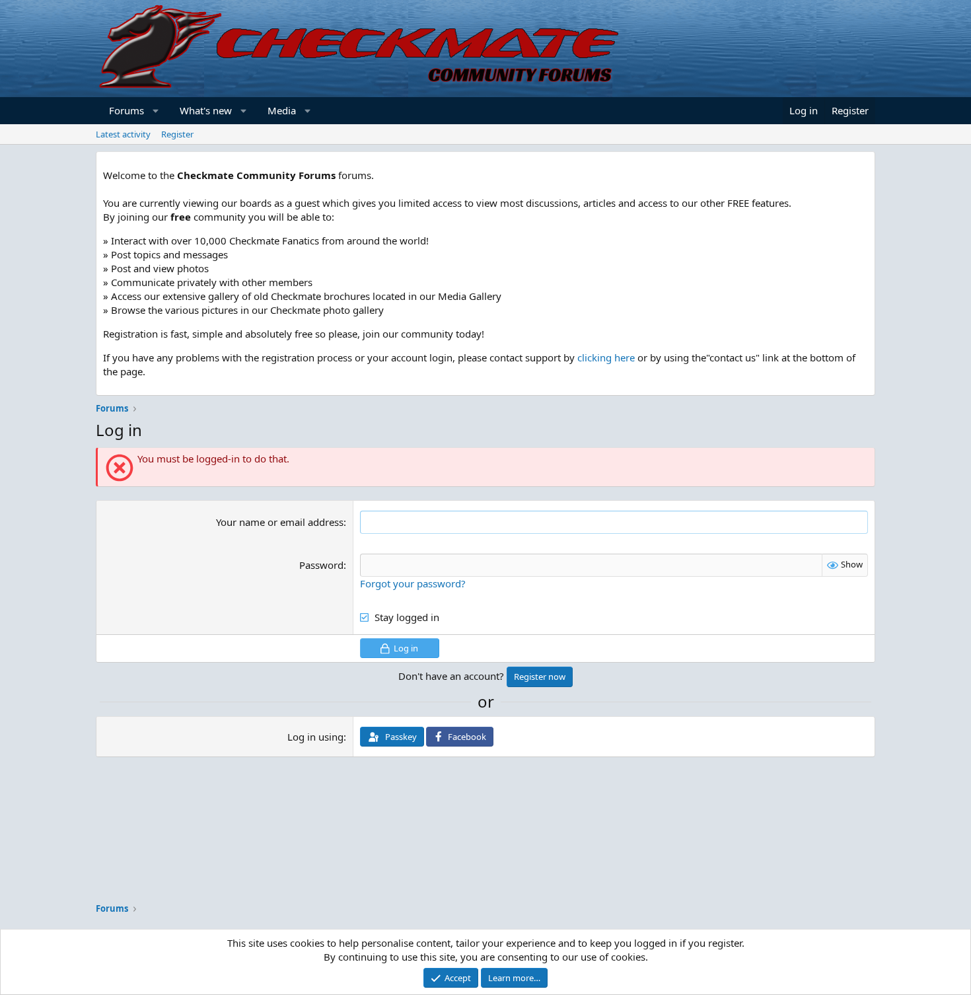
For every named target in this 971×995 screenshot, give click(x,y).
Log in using (315, 736)
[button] (156, 110)
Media (282, 110)
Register (177, 134)
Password (321, 564)
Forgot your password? (413, 583)
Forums (126, 110)
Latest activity (123, 134)
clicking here (606, 357)
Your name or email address (279, 522)
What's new (206, 110)
